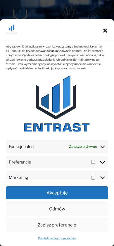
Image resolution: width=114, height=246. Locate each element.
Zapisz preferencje (57, 225)
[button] (105, 31)
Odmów (57, 209)
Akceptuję (57, 193)
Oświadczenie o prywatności (57, 238)
